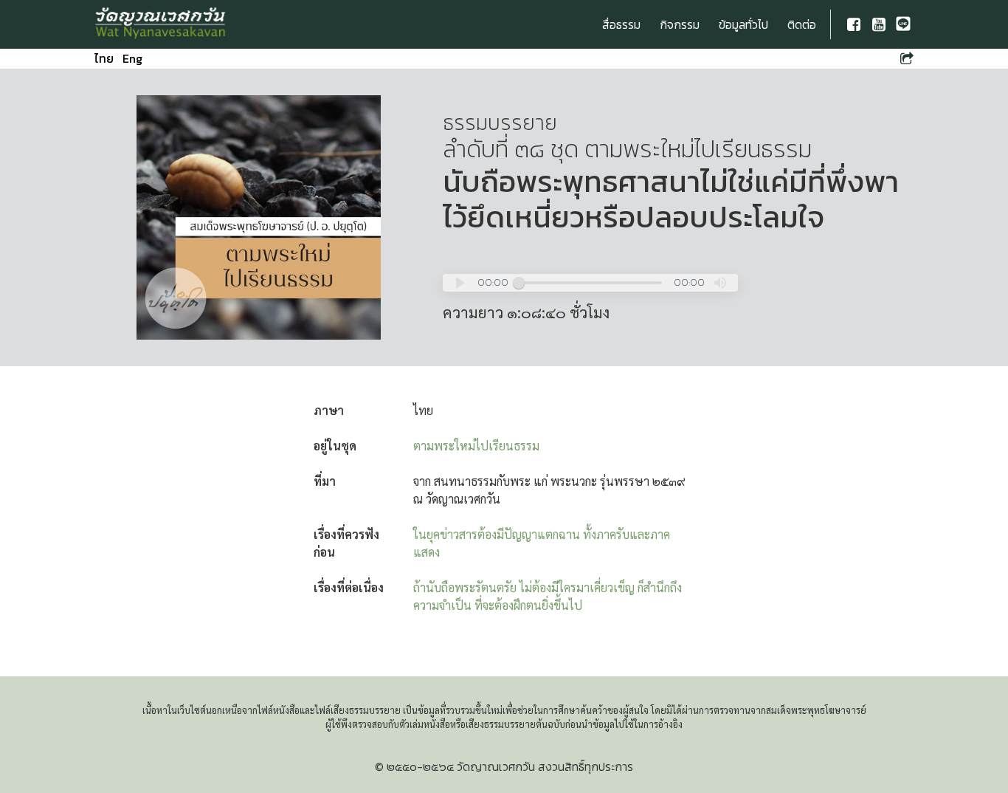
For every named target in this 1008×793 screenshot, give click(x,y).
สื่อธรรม (621, 24)
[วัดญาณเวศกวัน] (160, 24)
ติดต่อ (801, 24)
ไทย (104, 58)
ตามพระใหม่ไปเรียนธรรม (476, 445)
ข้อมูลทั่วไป (743, 24)
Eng (132, 58)
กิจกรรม (680, 24)
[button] (460, 283)
